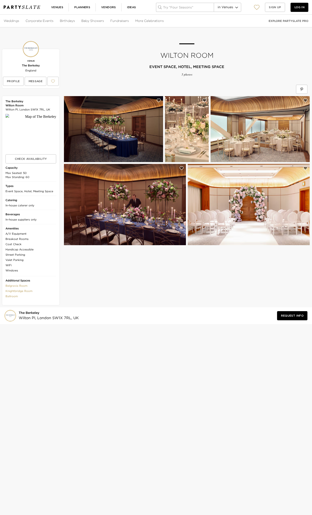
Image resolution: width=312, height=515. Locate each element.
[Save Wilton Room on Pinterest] (301, 89)
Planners (82, 7)
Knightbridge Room (18, 291)
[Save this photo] (159, 100)
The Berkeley (31, 65)
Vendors (108, 7)
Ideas (131, 7)
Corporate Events (39, 21)
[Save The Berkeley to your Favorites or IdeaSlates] (53, 81)
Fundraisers (119, 21)
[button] (256, 7)
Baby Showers (92, 21)
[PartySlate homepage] (22, 7)
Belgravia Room (16, 285)
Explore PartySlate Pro (288, 21)
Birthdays (67, 21)
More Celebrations (149, 21)
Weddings (11, 21)
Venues (57, 7)
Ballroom (11, 296)
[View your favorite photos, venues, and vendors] (256, 7)
